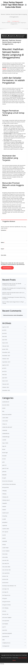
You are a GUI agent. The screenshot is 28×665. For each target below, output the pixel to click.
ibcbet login (5, 452)
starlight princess (6, 642)
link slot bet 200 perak (7, 481)
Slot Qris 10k (5, 614)
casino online (5, 417)
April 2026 (4, 339)
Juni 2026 (4, 333)
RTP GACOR (5, 531)
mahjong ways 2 (6, 500)
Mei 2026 (4, 336)
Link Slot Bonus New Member (9, 484)
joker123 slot (5, 468)
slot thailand (5, 623)
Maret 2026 (5, 342)
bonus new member (7, 414)
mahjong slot (5, 497)
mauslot (19, 35)
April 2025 (4, 377)
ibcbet (3, 449)
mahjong (4, 493)
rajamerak (4, 525)
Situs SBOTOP (5, 563)
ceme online (5, 420)
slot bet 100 (5, 576)
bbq (3, 411)
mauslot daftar (10, 36)
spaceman (4, 630)
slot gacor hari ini (6, 601)
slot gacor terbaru (6, 604)
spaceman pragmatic (7, 633)
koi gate (4, 478)
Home (8, 21)
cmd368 (4, 439)
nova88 (4, 519)
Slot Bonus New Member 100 (9, 585)
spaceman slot (5, 636)
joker (3, 462)
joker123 (4, 465)
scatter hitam (5, 547)
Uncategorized (15, 21)
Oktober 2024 (5, 387)
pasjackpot (4, 522)
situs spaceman (6, 573)
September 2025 (6, 362)
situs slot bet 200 (6, 569)
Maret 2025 (5, 381)
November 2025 (6, 355)
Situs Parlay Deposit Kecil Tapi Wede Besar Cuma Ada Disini (13, 4)
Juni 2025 (4, 371)
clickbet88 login (5, 436)
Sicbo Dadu (4, 554)
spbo (3, 639)
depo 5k (4, 446)
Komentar (4, 230)
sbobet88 (4, 541)
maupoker (4, 503)
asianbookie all (5, 401)
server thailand (5, 550)
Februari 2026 (5, 346)
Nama (3, 242)
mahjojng (4, 490)
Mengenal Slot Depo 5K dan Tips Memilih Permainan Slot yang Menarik (11, 284)
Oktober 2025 (5, 358)
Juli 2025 (4, 368)
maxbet (4, 509)
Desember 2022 (6, 390)
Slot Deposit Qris (6, 595)
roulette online (5, 528)
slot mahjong (5, 608)
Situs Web (3, 255)
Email (2, 248)
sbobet (4, 538)
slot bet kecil (5, 582)
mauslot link (15, 36)
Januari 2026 (5, 349)
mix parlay (4, 516)
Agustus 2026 (5, 327)
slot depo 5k (5, 592)
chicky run (4, 424)
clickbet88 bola (5, 433)
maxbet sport (5, 512)
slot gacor (4, 598)
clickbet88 (4, 430)
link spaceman (5, 487)
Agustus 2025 (5, 365)
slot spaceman (5, 620)
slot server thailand (6, 617)
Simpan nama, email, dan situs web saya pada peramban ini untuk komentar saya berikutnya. (13, 263)
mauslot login (21, 36)
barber (3, 408)
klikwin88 (4, 474)
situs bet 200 (5, 560)
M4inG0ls (5, 35)
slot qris (4, 611)
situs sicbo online (6, 566)
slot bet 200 (5, 579)
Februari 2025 (5, 384)
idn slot (4, 458)
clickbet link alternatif (7, 427)
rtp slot (4, 535)
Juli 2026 (4, 330)
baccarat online (5, 405)
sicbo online (5, 557)
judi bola (4, 471)
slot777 (4, 627)
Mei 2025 (4, 374)
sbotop (4, 544)
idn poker (4, 455)
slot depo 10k (5, 589)
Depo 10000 (5, 443)
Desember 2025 (6, 352)
